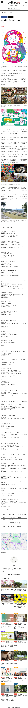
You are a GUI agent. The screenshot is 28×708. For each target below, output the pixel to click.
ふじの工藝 (3, 344)
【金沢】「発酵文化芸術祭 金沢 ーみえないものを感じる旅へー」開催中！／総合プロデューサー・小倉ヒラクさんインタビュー (20, 606)
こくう (2, 463)
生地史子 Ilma (4, 295)
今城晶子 (3, 386)
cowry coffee (4, 445)
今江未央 (3, 312)
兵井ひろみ (3, 264)
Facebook (4, 16)
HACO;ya (3, 350)
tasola (2, 297)
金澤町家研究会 (4, 246)
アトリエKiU (3, 311)
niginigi (2, 428)
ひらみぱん (3, 476)
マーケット (8, 509)
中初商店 (3, 426)
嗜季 (2, 392)
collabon (3, 484)
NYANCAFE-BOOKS (5, 236)
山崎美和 (3, 327)
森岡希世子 (3, 355)
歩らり (2, 457)
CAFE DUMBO (4, 432)
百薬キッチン (4, 477)
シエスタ (3, 467)
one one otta (4, 492)
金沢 (5, 12)
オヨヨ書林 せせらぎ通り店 (6, 235)
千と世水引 (3, 241)
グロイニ (3, 257)
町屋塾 (2, 439)
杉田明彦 (3, 252)
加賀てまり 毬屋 (4, 305)
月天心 (2, 381)
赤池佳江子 (3, 272)
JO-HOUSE (3, 443)
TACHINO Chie (4, 255)
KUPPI (2, 488)
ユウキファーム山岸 (5, 371)
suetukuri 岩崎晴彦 (5, 320)
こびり (2, 425)
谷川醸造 (3, 450)
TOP (2, 12)
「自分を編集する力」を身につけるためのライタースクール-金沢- (20, 591)
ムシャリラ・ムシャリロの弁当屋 (8, 407)
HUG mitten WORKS (5, 459)
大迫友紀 (3, 263)
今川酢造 (3, 417)
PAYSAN (2, 404)
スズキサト (3, 275)
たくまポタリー (4, 306)
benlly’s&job (4, 351)
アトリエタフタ (4, 270)
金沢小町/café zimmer (6, 406)
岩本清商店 (3, 274)
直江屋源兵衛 (4, 437)
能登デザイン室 (4, 280)
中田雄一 (3, 283)
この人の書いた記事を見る (14, 574)
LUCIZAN (3, 397)
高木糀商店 (3, 465)
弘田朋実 (3, 342)
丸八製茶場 (3, 414)
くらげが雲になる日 (5, 393)
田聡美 (2, 384)
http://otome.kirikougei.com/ (14, 523)
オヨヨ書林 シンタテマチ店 (6, 233)
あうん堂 (3, 231)
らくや (2, 423)
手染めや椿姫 (4, 285)
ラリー (2, 361)
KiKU (2, 336)
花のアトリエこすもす (5, 373)
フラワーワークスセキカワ (6, 288)
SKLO (2, 253)
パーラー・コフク (4, 454)
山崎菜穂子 (3, 323)
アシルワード (4, 495)
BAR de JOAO (4, 375)
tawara (2, 390)
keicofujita (3, 266)
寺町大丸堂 (3, 446)
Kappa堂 (3, 362)
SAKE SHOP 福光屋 (5, 481)
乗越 (2, 434)
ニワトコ (3, 418)
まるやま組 (3, 502)
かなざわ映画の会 (4, 247)
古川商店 (3, 506)
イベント (2, 509)
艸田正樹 (3, 353)
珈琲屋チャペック (4, 468)
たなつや (3, 401)
